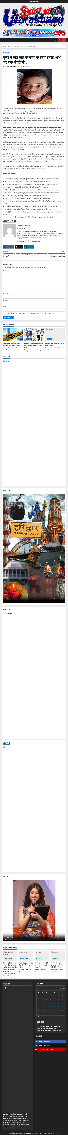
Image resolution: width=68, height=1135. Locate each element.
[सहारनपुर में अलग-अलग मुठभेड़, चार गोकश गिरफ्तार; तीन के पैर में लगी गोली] (34, 334)
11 (42, 1003)
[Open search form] (55, 40)
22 (58, 1006)
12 (46, 1003)
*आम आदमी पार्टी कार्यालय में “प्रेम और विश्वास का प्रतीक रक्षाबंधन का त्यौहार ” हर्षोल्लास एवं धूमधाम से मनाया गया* (10, 967)
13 (50, 1003)
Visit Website (23, 241)
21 (54, 1006)
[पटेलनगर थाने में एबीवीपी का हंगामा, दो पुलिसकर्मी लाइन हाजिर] (42, 956)
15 (58, 1003)
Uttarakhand (8, 958)
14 (54, 1003)
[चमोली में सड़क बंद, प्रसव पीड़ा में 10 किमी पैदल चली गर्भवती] (26, 956)
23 (62, 1006)
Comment (7, 270)
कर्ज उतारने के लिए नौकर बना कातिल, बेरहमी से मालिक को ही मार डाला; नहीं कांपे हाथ (49, 253)
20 (50, 1006)
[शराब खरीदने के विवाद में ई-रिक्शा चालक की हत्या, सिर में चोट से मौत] (13, 334)
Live (64, 40)
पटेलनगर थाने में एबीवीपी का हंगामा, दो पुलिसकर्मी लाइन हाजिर (41, 965)
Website (5, 307)
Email (5, 300)
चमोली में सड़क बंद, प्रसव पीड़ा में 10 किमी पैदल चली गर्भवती (26, 965)
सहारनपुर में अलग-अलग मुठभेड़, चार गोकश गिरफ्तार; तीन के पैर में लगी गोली (33, 345)
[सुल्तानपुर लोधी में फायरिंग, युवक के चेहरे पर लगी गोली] (55, 334)
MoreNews (47, 1133)
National (6, 52)
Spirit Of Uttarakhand (11, 66)
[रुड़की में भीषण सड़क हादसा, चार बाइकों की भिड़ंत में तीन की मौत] (58, 956)
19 (46, 1006)
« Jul (37, 1016)
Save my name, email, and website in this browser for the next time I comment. (29, 313)
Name (5, 294)
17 (38, 1006)
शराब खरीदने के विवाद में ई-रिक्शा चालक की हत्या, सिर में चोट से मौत (12, 344)
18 (42, 1006)
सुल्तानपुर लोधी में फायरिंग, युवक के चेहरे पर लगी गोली (54, 344)
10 (38, 1003)
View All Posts (36, 241)
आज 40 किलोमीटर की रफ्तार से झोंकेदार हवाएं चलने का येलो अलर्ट (18, 253)
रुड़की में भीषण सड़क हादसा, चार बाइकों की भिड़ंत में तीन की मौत (56, 965)
